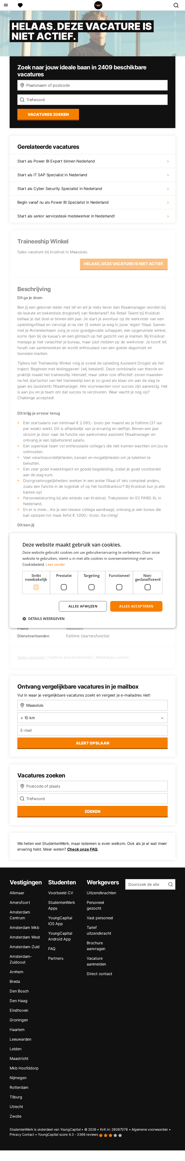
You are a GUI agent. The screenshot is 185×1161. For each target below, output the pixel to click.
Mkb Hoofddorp (24, 1068)
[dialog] (92, 580)
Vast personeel (100, 917)
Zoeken (92, 811)
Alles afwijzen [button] (83, 606)
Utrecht (16, 1106)
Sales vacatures (31, 657)
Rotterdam (19, 1087)
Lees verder (55, 564)
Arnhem (16, 971)
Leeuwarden (20, 1039)
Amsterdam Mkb (24, 927)
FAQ (51, 948)
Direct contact (99, 973)
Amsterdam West (25, 937)
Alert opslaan (92, 743)
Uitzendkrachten (101, 892)
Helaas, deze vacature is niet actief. (124, 263)
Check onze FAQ (82, 849)
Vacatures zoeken (48, 114)
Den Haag (18, 1000)
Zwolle (15, 1116)
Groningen (19, 1020)
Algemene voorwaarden (150, 1129)
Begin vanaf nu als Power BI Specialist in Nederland (63, 202)
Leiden (15, 1048)
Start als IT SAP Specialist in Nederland (52, 174)
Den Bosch (19, 991)
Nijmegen (18, 1077)
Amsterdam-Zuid (25, 946)
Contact (28, 1134)
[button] (43, 619)
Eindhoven (19, 1010)
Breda (15, 981)
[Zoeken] (178, 5)
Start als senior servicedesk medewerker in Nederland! (65, 216)
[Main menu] (6, 5)
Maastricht (19, 1058)
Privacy (15, 1134)
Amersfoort (20, 902)
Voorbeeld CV (60, 892)
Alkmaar (17, 892)
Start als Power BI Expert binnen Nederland (56, 161)
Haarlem (17, 1029)
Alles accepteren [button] (136, 606)
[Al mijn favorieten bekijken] (20, 5)
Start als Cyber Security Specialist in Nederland (59, 188)
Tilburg (16, 1097)
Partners (55, 958)
